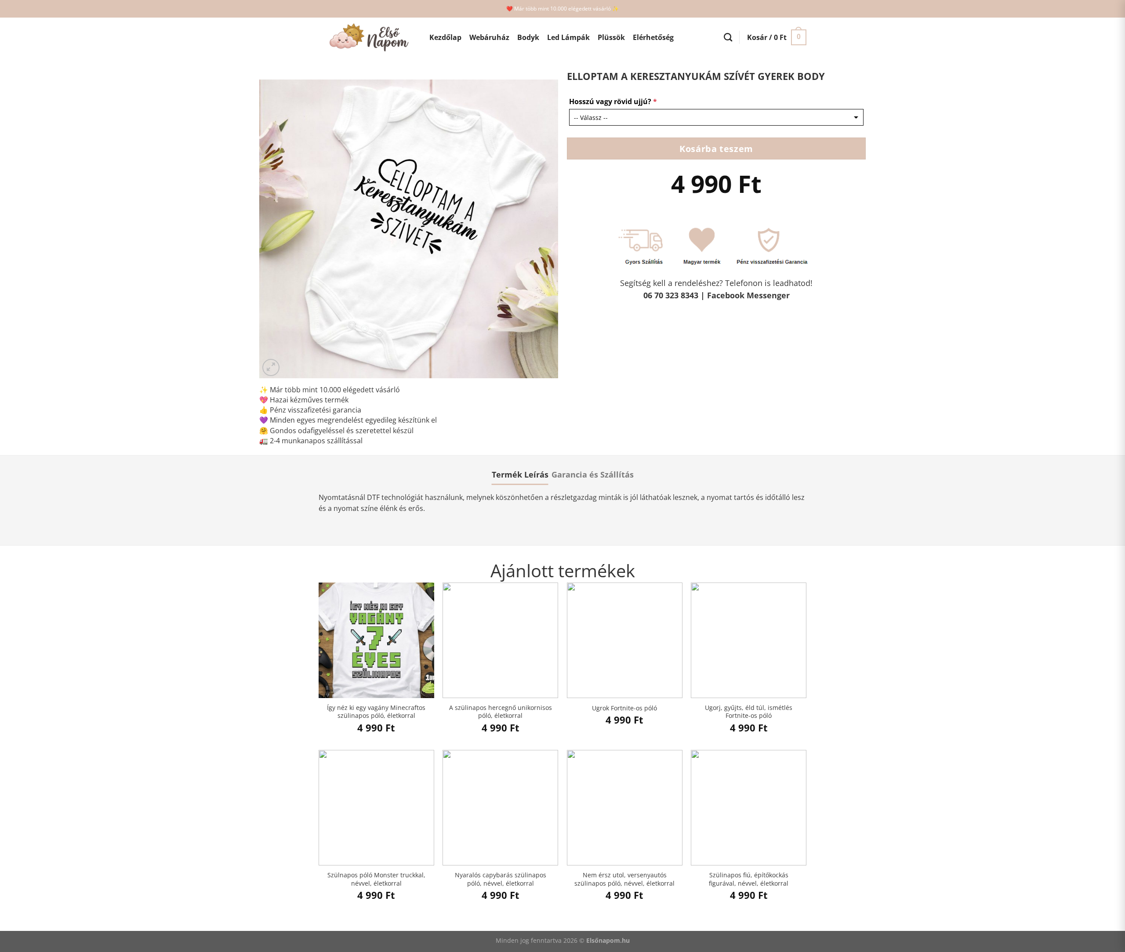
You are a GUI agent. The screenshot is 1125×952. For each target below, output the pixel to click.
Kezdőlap (445, 37)
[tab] (520, 474)
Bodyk (528, 37)
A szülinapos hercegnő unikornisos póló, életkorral (500, 712)
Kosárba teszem (716, 148)
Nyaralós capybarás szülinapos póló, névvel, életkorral (500, 879)
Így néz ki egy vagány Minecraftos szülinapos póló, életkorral (376, 712)
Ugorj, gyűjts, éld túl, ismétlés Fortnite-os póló (748, 712)
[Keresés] (728, 37)
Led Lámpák (568, 37)
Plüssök (611, 37)
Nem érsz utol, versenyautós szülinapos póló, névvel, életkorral (624, 879)
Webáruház (489, 37)
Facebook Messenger (748, 295)
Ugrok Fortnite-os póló (624, 708)
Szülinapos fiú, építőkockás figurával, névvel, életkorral (748, 879)
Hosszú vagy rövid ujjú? (613, 101)
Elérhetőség (653, 37)
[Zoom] (270, 367)
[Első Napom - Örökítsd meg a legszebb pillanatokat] (367, 37)
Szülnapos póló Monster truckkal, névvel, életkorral (376, 879)
